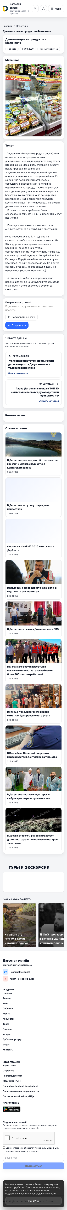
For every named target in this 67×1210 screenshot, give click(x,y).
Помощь (7, 1029)
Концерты (8, 1018)
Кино (5, 1003)
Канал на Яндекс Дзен (20, 978)
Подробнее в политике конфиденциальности (30, 1193)
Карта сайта (9, 1065)
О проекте (8, 1070)
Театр (6, 1023)
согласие (33, 1151)
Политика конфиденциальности (21, 1091)
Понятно (33, 1200)
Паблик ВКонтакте (17, 971)
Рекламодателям (12, 1075)
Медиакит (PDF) (12, 1080)
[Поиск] (35, 8)
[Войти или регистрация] (43, 8)
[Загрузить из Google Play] (11, 1109)
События (8, 1008)
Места (6, 1013)
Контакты (8, 1049)
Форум (6, 1044)
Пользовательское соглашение (20, 1086)
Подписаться (33, 1165)
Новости (21, 26)
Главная (7, 26)
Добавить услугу (12, 1039)
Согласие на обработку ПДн (18, 1096)
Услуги (6, 1034)
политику (21, 1151)
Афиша (6, 998)
